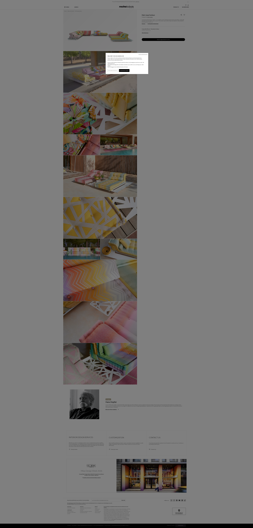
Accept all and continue (124, 70)
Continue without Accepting (143, 54)
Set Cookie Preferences (113, 70)
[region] (127, 63)
